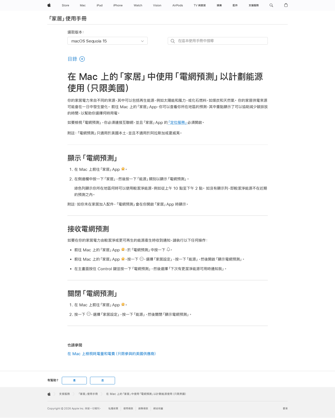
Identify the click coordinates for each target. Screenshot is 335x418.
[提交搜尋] (173, 41)
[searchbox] (218, 41)
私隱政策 (113, 408)
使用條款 (128, 408)
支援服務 (64, 393)
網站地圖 (158, 408)
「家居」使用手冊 (67, 18)
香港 (285, 408)
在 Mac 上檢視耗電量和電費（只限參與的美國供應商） (112, 353)
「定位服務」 (177, 122)
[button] (271, 5)
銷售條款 (143, 408)
